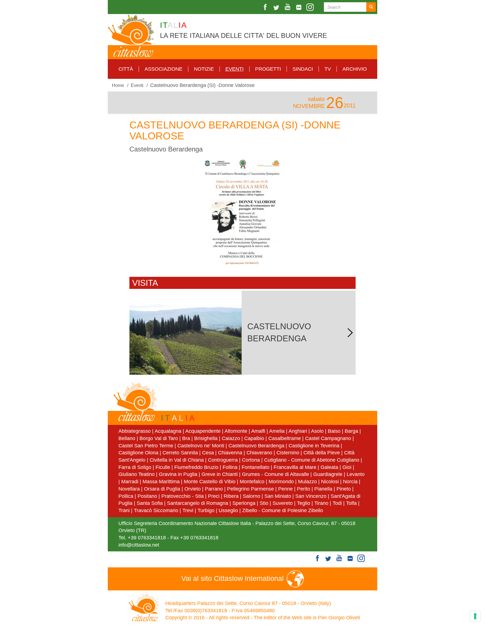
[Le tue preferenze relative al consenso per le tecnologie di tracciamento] (475, 616)
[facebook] (266, 7)
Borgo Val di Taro (158, 438)
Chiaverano (259, 452)
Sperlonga (243, 503)
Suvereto (283, 503)
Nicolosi (330, 481)
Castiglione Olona (138, 452)
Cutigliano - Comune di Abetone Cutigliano (311, 460)
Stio (264, 503)
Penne (285, 489)
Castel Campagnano (328, 438)
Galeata (329, 467)
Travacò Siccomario (156, 510)
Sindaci (302, 69)
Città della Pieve (321, 452)
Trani (124, 510)
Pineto (344, 489)
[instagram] (310, 7)
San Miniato (277, 496)
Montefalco (252, 481)
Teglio (303, 503)
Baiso (334, 431)
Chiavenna (230, 452)
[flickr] (299, 7)
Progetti (268, 69)
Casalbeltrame (284, 438)
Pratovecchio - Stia (182, 496)
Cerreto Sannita (180, 452)
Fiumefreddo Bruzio (196, 467)
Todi (337, 503)
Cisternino (287, 452)
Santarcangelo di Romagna (197, 503)
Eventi (234, 69)
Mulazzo (307, 481)
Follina (230, 467)
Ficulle (162, 467)
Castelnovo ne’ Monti (200, 445)
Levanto (356, 474)
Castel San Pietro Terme (145, 445)
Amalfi (258, 431)
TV (327, 69)
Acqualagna (168, 431)
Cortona (251, 460)
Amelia (277, 431)
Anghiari (298, 431)
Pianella (323, 489)
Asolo (317, 431)
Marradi (129, 481)
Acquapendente (203, 431)
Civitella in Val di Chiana (177, 460)
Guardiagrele (327, 474)
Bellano (126, 438)
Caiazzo (231, 438)
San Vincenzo (310, 496)
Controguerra (223, 460)
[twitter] (277, 7)
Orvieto (192, 489)
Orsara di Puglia (162, 489)
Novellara (129, 489)
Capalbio (254, 438)
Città (125, 69)
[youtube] (288, 7)
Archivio (354, 69)
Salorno (251, 496)
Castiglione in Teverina (314, 445)
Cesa (208, 452)
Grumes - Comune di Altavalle (275, 474)
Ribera (231, 496)
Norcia (350, 481)
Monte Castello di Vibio (209, 481)
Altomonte (236, 431)
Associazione (163, 69)
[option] (242, 212)
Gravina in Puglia (178, 474)
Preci (213, 496)
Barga (351, 431)
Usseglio (228, 510)
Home (118, 85)
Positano (147, 496)
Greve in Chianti (220, 474)
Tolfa (351, 503)
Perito (303, 489)
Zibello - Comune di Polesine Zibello (282, 510)
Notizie (204, 69)
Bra (186, 438)
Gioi (346, 467)
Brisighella (206, 438)
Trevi (187, 510)
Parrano (214, 489)
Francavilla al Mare (295, 467)
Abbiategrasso (135, 431)
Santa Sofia (150, 503)
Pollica (125, 496)
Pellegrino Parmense (250, 489)
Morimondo (281, 481)
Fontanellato (255, 467)
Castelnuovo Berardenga (256, 445)
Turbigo (206, 510)
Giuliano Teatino (136, 474)
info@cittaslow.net (138, 545)
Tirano (321, 503)
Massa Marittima (161, 481)
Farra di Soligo (134, 467)
